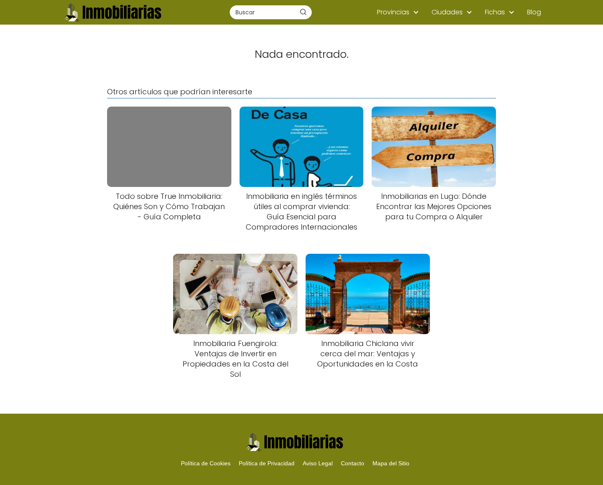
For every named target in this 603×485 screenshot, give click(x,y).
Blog (534, 12)
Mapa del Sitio (390, 463)
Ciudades (447, 12)
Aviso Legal (318, 463)
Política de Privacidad (267, 463)
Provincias (393, 12)
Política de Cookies (206, 463)
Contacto (352, 463)
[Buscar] (303, 11)
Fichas (495, 12)
